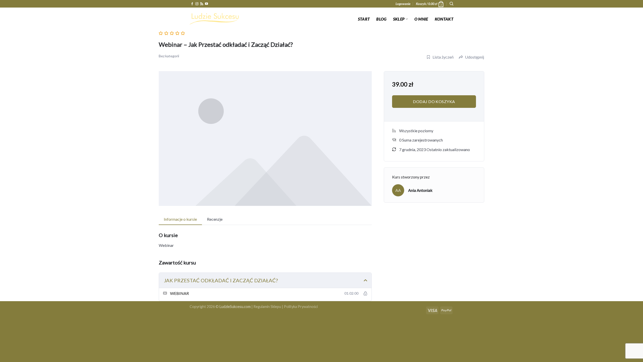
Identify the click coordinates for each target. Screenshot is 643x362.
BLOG (381, 19)
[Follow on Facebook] (192, 4)
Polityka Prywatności (301, 306)
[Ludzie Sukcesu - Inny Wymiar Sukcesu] (215, 19)
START (364, 19)
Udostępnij (474, 57)
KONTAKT (444, 19)
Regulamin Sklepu (267, 306)
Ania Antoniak (420, 190)
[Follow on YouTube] (206, 4)
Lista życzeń (443, 57)
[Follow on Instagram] (196, 4)
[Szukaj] (451, 3)
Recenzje (215, 219)
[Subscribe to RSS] (201, 4)
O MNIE (421, 19)
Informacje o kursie (180, 219)
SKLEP (399, 19)
